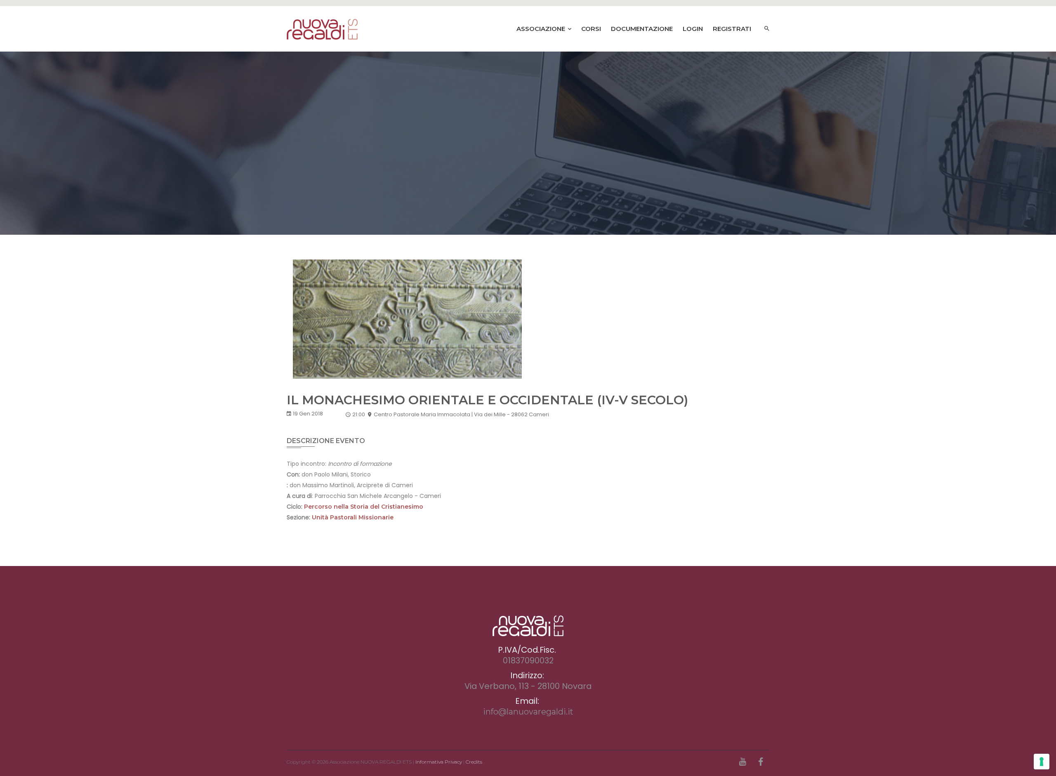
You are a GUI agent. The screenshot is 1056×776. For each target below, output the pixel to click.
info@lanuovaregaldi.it (528, 712)
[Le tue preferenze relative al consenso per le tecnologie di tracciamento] (1041, 761)
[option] (528, 143)
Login (693, 29)
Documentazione (642, 29)
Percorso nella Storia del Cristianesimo (363, 506)
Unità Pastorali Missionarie (353, 517)
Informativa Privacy (438, 762)
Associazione (541, 29)
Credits (474, 762)
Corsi (591, 29)
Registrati (732, 29)
